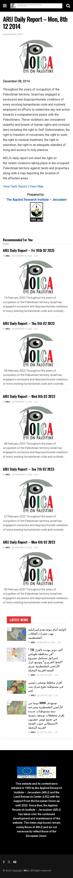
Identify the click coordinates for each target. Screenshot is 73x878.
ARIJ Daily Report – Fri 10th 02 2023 (28, 250)
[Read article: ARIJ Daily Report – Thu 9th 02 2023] (36, 350)
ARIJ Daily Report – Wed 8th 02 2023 (29, 396)
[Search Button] (68, 6)
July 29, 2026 (45, 675)
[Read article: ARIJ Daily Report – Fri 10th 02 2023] (36, 277)
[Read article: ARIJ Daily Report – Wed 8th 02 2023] (36, 423)
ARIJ (26, 870)
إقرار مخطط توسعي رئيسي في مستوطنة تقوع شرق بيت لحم (45, 686)
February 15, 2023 (23, 256)
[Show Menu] (5, 6)
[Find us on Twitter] (9, 862)
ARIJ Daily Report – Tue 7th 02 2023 (28, 469)
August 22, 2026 (47, 642)
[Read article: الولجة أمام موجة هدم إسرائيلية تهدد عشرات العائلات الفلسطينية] (16, 634)
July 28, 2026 (45, 695)
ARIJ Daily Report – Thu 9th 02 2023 (28, 323)
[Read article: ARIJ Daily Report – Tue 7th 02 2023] (36, 496)
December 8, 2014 (13, 34)
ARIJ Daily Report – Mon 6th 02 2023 (29, 542)
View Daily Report (15, 186)
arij (8, 256)
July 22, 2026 (45, 732)
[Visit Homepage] (36, 5)
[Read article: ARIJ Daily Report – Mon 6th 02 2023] (36, 569)
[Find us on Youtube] (14, 862)
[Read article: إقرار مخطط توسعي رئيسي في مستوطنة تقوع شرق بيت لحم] (16, 687)
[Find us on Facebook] (4, 862)
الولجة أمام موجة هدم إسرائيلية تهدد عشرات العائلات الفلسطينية (47, 633)
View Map (36, 186)
